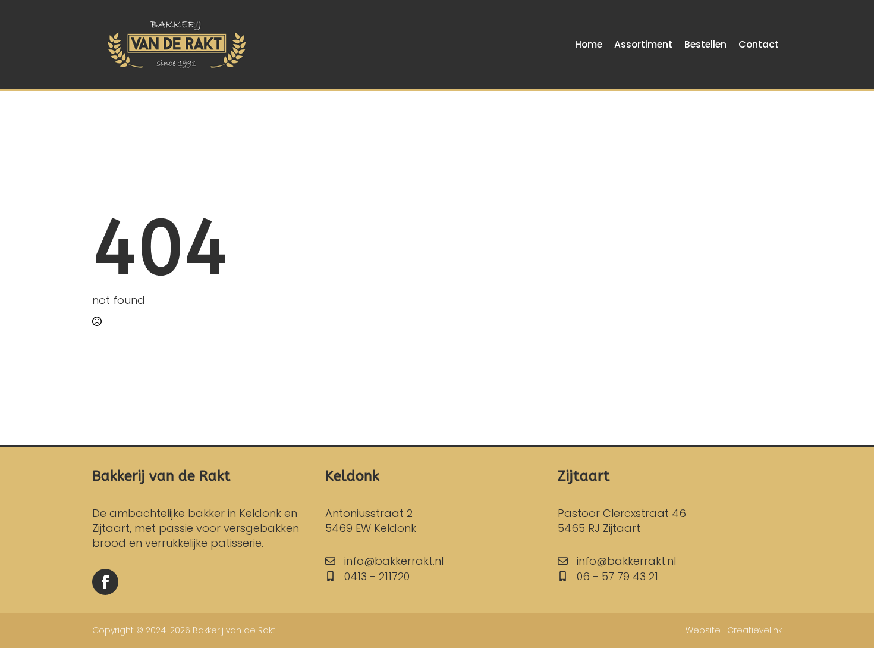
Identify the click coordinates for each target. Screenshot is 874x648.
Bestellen (705, 44)
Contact (758, 44)
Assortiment (643, 44)
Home (588, 44)
